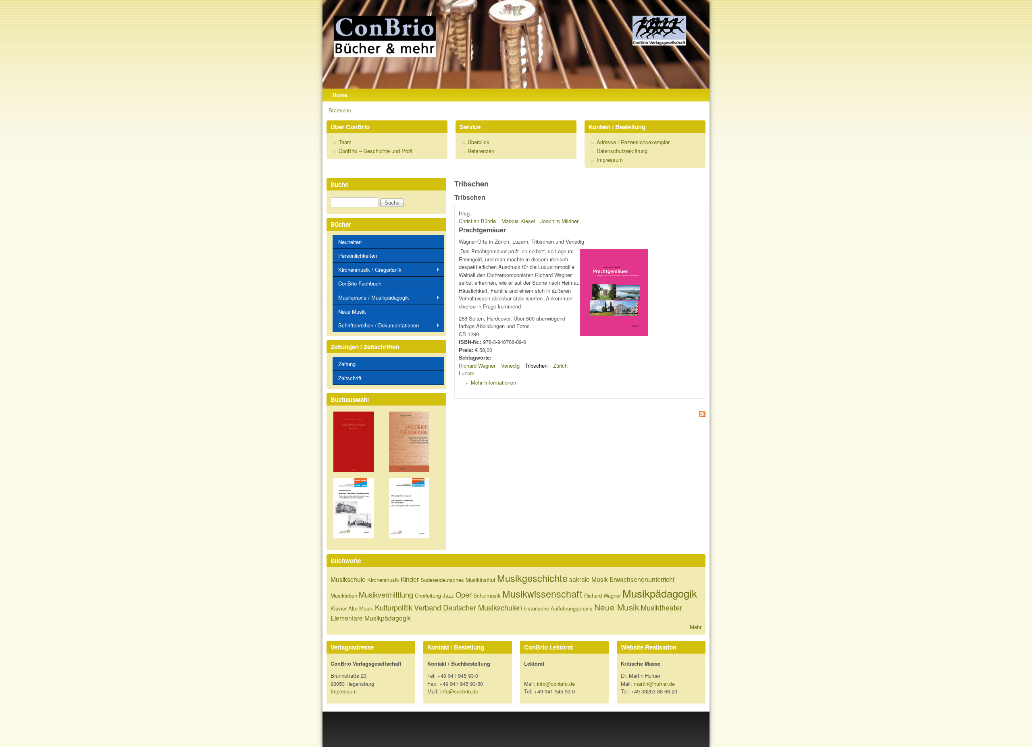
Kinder (410, 579)
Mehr (695, 627)
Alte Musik (360, 608)
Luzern (466, 373)
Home (340, 95)
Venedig (510, 365)
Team (345, 142)
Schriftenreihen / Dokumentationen (376, 325)
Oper (464, 594)
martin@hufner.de (654, 683)
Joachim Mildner (559, 221)
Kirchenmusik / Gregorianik (367, 270)
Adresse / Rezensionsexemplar (633, 142)
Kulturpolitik (393, 607)
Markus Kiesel (518, 221)
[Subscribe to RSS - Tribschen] (579, 415)
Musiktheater (661, 607)
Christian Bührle (477, 221)
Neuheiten (350, 242)
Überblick (478, 142)
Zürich (560, 365)
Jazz (448, 595)
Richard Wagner (477, 365)
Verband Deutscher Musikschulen (468, 607)
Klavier (339, 608)
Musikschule (348, 579)
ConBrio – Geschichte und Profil (376, 151)
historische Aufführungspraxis (558, 608)
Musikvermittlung (386, 594)
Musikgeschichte (532, 578)
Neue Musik (352, 311)
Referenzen (481, 151)
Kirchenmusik (383, 580)
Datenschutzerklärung (622, 151)
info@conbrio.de (459, 691)
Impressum (610, 159)
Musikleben (344, 595)
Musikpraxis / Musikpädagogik (371, 298)
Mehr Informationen (493, 382)
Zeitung (347, 364)
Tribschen (536, 365)
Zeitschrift (350, 378)
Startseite (340, 110)
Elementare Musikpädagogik (371, 617)
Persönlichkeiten (357, 255)
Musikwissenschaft (542, 593)
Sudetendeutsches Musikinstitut (457, 580)
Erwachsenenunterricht (642, 579)
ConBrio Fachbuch (359, 283)
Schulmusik (487, 595)
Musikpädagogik (659, 593)
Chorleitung (428, 595)
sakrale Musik (588, 579)
